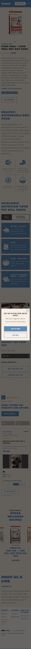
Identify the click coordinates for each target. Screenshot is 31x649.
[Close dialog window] (27, 311)
